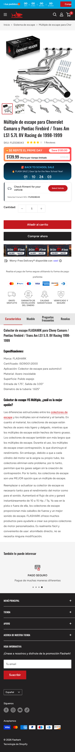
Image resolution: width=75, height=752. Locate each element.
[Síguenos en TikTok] (26, 710)
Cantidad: (10, 207)
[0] (68, 15)
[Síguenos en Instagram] (13, 710)
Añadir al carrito (37, 224)
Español (10, 692)
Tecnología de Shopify (15, 744)
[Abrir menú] (5, 14)
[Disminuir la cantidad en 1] (22, 208)
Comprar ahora (38, 236)
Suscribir (15, 675)
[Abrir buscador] (55, 14)
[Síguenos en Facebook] (6, 710)
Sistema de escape (24, 24)
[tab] (13, 319)
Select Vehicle (58, 188)
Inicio (7, 24)
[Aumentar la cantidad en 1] (41, 208)
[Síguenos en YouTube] (20, 710)
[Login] (61, 14)
